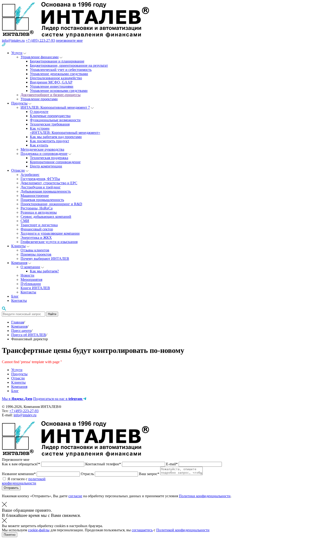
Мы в (17, 399)
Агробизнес (30, 175)
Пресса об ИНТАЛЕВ (28, 335)
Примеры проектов (36, 254)
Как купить (39, 145)
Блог (15, 296)
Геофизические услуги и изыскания (49, 242)
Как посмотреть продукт (49, 141)
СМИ (25, 221)
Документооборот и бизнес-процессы (51, 95)
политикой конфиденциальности (24, 481)
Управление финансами (40, 57)
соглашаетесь (142, 530)
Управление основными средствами (59, 91)
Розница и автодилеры (39, 212)
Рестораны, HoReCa (37, 208)
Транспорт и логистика (39, 225)
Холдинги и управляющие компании (50, 233)
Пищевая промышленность (42, 200)
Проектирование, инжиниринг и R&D (51, 204)
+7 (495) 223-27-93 (40, 40)
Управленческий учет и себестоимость (61, 70)
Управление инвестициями (51, 86)
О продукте (39, 112)
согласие (75, 496)
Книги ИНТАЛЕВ (35, 288)
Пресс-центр (21, 331)
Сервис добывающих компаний (46, 217)
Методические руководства (42, 149)
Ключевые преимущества (50, 116)
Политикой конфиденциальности (182, 530)
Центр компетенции (46, 166)
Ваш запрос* (149, 474)
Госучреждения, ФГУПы (40, 179)
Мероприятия (31, 280)
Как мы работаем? (44, 271)
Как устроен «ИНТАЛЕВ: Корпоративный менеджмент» (65, 130)
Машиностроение (35, 196)
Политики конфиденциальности (204, 496)
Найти (52, 314)
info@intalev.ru (13, 40)
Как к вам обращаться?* (21, 464)
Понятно (9, 534)
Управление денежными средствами (59, 74)
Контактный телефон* (103, 464)
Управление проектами (39, 99)
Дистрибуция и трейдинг (41, 187)
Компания (19, 263)
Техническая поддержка (49, 158)
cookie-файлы (39, 530)
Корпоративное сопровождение (55, 162)
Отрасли (18, 170)
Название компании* (19, 474)
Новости (27, 275)
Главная (17, 322)
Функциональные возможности (55, 120)
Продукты (19, 103)
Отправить (11, 488)
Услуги (16, 53)
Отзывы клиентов (35, 250)
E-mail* (172, 464)
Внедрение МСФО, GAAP (51, 82)
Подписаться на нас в (57, 399)
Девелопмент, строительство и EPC (49, 183)
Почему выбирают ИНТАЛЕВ (45, 259)
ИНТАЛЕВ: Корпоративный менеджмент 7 (55, 107)
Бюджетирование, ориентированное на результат (69, 65)
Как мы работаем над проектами (56, 137)
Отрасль (88, 474)
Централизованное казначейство (56, 78)
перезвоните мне (69, 40)
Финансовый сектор (37, 229)
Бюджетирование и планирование (57, 61)
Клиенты (18, 246)
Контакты (28, 292)
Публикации (31, 284)
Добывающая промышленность (46, 191)
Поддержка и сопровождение (44, 154)
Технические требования (50, 124)
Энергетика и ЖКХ (36, 238)
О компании (30, 267)
